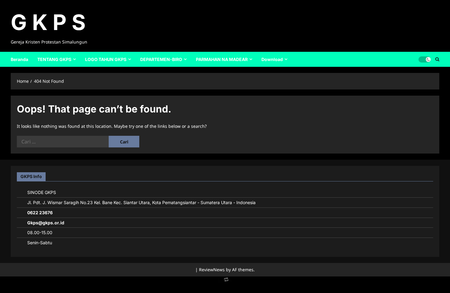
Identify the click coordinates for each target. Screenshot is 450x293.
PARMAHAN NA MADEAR (222, 59)
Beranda (19, 59)
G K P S (48, 22)
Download (272, 59)
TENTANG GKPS (54, 59)
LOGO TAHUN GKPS (105, 59)
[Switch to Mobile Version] (225, 281)
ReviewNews (212, 269)
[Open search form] (437, 59)
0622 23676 (40, 212)
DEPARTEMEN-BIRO (161, 59)
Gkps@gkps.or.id (45, 222)
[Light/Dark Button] (424, 59)
